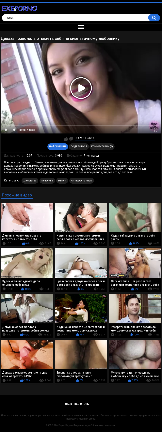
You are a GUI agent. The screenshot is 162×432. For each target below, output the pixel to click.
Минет (62, 180)
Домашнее (30, 180)
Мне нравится (66, 139)
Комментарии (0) (102, 146)
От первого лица (81, 180)
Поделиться (79, 146)
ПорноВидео (65, 425)
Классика (47, 180)
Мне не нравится (71, 139)
